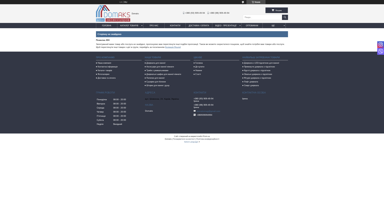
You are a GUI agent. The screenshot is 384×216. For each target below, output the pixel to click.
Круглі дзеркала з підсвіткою (257, 70)
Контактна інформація (108, 67)
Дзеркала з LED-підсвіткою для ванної (261, 63)
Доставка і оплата (199, 25)
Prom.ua (206, 136)
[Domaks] (113, 21)
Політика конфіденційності (207, 139)
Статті (198, 74)
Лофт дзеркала (251, 82)
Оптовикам (252, 25)
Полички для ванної (155, 78)
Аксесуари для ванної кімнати (160, 67)
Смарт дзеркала (251, 85)
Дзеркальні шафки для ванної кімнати (163, 74)
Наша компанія (104, 63)
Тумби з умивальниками (157, 70)
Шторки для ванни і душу (158, 85)
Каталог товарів (129, 25)
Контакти (175, 25)
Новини (198, 70)
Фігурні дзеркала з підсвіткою (257, 78)
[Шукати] (285, 17)
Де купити (199, 67)
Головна (106, 25)
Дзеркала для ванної (155, 63)
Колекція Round (173, 47)
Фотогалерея (103, 74)
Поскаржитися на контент (184, 139)
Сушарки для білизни (156, 82)
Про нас (154, 25)
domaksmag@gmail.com (208, 111)
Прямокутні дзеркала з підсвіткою (259, 67)
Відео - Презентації (225, 25)
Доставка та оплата (107, 78)
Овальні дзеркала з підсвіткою (258, 74)
